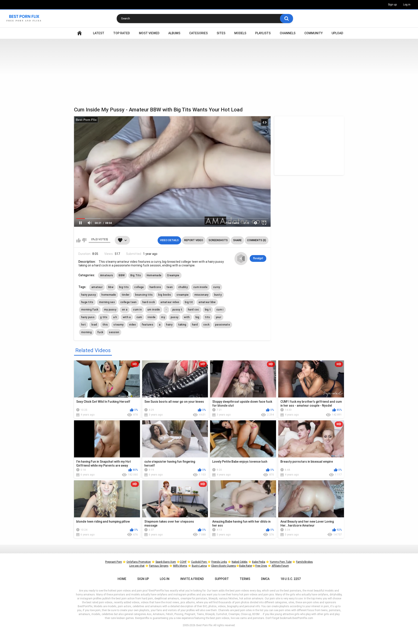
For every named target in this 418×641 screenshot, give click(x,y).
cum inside (200, 287)
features (147, 324)
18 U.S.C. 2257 (290, 579)
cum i (220, 309)
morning (86, 332)
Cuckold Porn (199, 561)
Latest (98, 33)
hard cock (148, 302)
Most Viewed (149, 33)
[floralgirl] (241, 258)
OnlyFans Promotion (138, 561)
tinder (126, 294)
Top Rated (121, 33)
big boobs (164, 294)
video (132, 324)
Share (237, 240)
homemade (108, 294)
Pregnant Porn (113, 561)
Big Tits (135, 275)
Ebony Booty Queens (223, 565)
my (163, 317)
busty (218, 294)
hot (83, 324)
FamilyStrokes (304, 561)
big (197, 317)
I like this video (78, 240)
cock (206, 324)
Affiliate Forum (280, 565)
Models (240, 33)
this (105, 324)
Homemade (154, 275)
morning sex (107, 302)
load (94, 324)
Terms (245, 579)
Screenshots (218, 240)
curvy (216, 287)
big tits (124, 287)
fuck (100, 332)
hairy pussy (88, 294)
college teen (128, 302)
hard (195, 324)
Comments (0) (256, 240)
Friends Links (219, 561)
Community (313, 33)
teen (170, 287)
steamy (118, 324)
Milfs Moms (180, 565)
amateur (97, 287)
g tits (104, 317)
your (218, 317)
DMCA (265, 579)
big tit (189, 302)
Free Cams (232, 223)
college (139, 287)
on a (124, 309)
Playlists (263, 33)
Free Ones (261, 565)
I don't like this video (84, 240)
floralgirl (258, 258)
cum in (137, 309)
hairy (169, 324)
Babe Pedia (258, 561)
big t (208, 309)
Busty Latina (199, 565)
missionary (201, 294)
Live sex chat (137, 565)
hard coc (193, 309)
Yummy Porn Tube (281, 561)
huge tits (87, 302)
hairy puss (87, 317)
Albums (174, 33)
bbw (110, 287)
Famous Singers (159, 565)
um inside (153, 309)
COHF (183, 561)
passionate (222, 324)
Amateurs (106, 275)
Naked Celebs (240, 561)
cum (139, 317)
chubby (183, 287)
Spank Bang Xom (165, 561)
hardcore (155, 287)
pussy (175, 317)
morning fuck (89, 309)
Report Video (193, 240)
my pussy (110, 309)
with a (127, 317)
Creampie (173, 275)
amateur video (169, 302)
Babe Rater (245, 565)
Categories (198, 33)
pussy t (177, 309)
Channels (287, 33)
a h (115, 317)
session (114, 332)
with (187, 317)
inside (151, 317)
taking (182, 324)
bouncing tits (144, 294)
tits (207, 317)
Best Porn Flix (86, 119)
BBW (122, 275)
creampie (183, 294)
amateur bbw (207, 302)
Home (79, 33)
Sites (221, 33)
